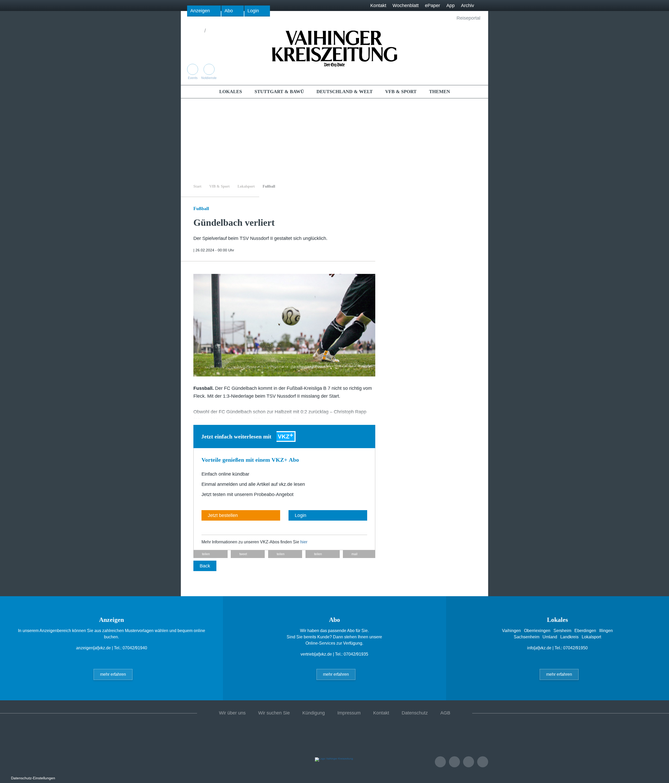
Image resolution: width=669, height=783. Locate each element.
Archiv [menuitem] (467, 5)
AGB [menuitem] (445, 713)
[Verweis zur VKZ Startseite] (334, 48)
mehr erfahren (113, 674)
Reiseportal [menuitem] (468, 18)
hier (303, 542)
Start (197, 186)
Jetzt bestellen (223, 515)
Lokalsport (246, 186)
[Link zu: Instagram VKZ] (476, 74)
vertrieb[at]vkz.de (316, 654)
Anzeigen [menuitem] (200, 10)
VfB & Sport (219, 186)
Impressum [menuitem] (349, 713)
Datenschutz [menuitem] (415, 713)
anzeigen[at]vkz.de (93, 648)
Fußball (269, 186)
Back (205, 565)
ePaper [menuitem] (432, 5)
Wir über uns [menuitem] (232, 713)
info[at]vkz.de (539, 648)
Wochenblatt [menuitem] (406, 5)
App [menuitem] (450, 5)
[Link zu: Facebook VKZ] (465, 74)
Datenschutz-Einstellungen (33, 778)
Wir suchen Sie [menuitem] (274, 713)
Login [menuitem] (253, 10)
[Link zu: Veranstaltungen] (440, 761)
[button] (210, 554)
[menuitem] (230, 91)
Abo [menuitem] (228, 10)
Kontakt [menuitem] (378, 5)
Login (300, 515)
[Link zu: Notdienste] (454, 761)
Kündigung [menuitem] (313, 713)
